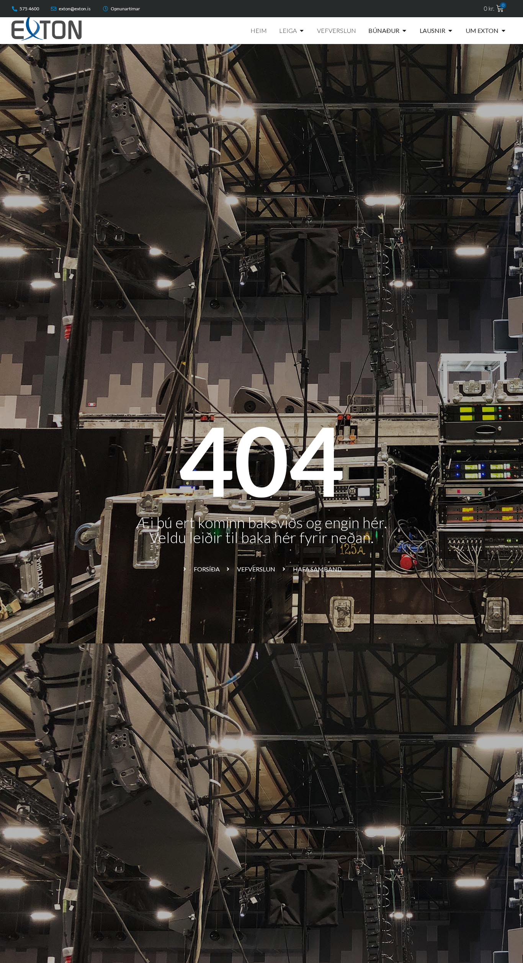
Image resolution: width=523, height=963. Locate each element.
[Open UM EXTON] (503, 30)
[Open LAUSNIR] (450, 30)
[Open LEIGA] (302, 30)
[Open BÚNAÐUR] (404, 30)
